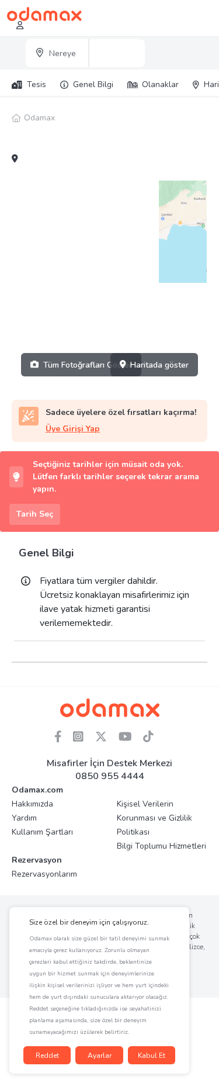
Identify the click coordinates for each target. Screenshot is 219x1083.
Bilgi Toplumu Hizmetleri (161, 846)
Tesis (36, 84)
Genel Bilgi (93, 84)
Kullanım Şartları (42, 832)
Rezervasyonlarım (44, 874)
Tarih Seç (34, 514)
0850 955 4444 (109, 776)
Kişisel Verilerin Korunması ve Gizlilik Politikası (154, 818)
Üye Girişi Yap (73, 428)
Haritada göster (159, 365)
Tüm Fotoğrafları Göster (87, 365)
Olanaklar (160, 84)
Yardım (24, 818)
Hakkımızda (32, 803)
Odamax (39, 117)
